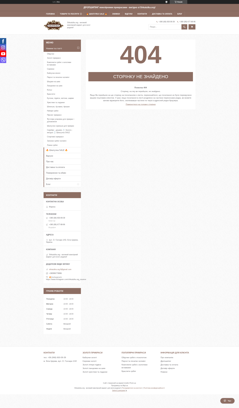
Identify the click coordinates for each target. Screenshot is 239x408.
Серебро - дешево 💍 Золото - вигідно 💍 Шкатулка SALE (59, 131)
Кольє (49, 90)
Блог (179, 14)
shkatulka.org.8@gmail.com (60, 269)
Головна (50, 14)
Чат (229, 401)
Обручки (50, 54)
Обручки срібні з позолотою (134, 357)
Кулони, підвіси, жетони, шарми (60, 98)
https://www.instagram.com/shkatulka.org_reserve (66, 279)
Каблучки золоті (90, 357)
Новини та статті (54, 48)
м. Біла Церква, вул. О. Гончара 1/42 (60, 361)
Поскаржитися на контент (132, 388)
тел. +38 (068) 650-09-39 (55, 357)
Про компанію (167, 357)
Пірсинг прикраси (54, 115)
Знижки (116, 14)
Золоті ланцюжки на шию (94, 368)
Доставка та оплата (162, 14)
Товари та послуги (69, 14)
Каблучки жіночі (53, 73)
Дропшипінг (166, 361)
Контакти (142, 14)
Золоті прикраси (54, 58)
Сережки (50, 69)
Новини (164, 372)
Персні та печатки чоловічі (58, 77)
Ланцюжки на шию (54, 86)
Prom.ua (133, 383)
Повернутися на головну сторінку (141, 104)
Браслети (51, 94)
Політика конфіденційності (154, 388)
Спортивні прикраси (55, 137)
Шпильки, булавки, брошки (58, 107)
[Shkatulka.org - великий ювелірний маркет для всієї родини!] (54, 25)
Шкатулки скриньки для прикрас (60, 126)
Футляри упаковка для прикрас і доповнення (60, 120)
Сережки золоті (89, 361)
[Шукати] (184, 27)
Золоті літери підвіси (92, 365)
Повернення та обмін (56, 173)
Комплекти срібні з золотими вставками (59, 63)
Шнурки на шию (53, 81)
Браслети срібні (129, 371)
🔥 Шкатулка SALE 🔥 (96, 14)
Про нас (50, 161)
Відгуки (128, 14)
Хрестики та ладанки (56, 102)
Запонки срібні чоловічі (56, 141)
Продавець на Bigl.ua (119, 386)
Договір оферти (53, 178)
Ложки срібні (52, 145)
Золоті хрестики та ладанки (95, 372)
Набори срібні (52, 111)
